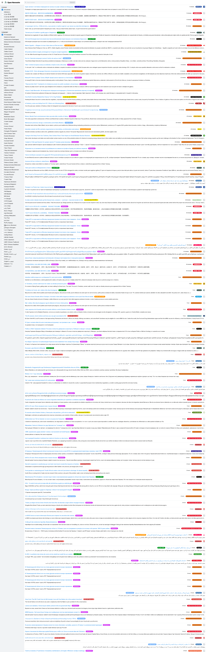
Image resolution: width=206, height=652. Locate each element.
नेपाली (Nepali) (7, 191)
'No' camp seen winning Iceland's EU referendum (40, 380)
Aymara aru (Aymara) (9, 37)
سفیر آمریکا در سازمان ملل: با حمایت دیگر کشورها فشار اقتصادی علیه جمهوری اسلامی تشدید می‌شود (162, 593)
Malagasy (6, 114)
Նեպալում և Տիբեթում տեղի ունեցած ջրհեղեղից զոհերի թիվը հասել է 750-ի (50, 618)
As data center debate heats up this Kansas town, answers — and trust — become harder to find (54, 200)
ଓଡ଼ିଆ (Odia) (7, 206)
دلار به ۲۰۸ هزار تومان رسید (183, 361)
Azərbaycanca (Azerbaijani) (11, 39)
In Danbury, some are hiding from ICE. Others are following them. (44, 103)
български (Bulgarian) (10, 184)
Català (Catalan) (8, 49)
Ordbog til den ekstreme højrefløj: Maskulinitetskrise (41, 522)
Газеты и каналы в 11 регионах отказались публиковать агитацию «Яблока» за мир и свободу (55, 651)
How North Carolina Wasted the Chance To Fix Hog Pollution (43, 97)
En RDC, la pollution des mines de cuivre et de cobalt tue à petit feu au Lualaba (49, 554)
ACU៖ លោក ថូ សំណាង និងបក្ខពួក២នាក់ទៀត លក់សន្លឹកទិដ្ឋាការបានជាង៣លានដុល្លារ (45, 393)
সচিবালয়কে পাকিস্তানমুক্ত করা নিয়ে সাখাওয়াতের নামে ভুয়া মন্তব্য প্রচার (40, 509)
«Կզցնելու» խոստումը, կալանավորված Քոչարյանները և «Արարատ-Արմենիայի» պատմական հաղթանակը (61, 110)
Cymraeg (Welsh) (8, 56)
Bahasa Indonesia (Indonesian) (12, 42)
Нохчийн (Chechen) (9, 172)
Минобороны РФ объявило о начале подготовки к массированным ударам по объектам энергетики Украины (60, 477)
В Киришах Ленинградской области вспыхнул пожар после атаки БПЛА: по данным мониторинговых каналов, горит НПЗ (63, 451)
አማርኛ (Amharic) (8, 232)
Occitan (6, 124)
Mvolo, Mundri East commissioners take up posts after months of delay (46, 116)
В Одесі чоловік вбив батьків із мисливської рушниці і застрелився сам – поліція (50, 322)
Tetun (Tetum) (8, 148)
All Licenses (7, 9)
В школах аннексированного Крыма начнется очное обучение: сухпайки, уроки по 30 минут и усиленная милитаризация (63, 625)
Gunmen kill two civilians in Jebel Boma (37, 161)
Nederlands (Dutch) (9, 116)
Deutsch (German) (9, 61)
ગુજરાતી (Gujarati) (8, 203)
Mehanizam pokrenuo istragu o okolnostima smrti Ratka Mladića (44, 123)
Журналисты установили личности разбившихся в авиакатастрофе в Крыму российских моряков (56, 148)
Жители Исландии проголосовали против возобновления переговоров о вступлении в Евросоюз (56, 39)
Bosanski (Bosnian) (9, 46)
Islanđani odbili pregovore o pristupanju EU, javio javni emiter (43, 277)
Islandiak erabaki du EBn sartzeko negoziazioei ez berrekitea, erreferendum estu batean (52, 129)
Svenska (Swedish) (9, 145)
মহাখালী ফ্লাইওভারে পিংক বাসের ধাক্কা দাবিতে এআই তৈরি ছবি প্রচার (39, 638)
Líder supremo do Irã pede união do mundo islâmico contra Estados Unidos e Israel (50, 309)
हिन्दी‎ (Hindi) (7, 196)
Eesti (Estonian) (8, 63)
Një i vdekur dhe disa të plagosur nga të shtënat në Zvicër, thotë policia (46, 303)
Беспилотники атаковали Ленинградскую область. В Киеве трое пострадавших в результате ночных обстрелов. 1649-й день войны (67, 528)
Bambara (6, 44)
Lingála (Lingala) (8, 107)
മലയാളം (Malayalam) (10, 215)
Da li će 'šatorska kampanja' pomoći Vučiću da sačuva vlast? (43, 58)
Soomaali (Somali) (9, 140)
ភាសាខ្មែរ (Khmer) (8, 235)
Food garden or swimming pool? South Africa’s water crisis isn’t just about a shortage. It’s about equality (56, 470)
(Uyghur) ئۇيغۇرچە (9, 261)
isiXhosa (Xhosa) (8, 92)
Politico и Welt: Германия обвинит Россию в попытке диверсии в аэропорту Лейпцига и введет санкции (58, 329)
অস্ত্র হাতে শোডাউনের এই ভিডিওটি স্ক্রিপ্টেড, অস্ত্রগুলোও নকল (38, 354)
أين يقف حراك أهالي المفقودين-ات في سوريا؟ (178, 548)
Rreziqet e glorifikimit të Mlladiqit (35, 348)
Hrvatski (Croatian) (9, 85)
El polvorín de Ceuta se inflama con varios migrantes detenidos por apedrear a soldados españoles (55, 399)
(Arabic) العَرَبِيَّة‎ (8, 249)
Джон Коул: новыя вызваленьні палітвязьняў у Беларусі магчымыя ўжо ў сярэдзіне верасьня (54, 258)
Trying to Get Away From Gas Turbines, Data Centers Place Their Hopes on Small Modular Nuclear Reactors (57, 135)
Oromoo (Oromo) (8, 126)
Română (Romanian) (9, 136)
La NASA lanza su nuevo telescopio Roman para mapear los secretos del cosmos (49, 515)
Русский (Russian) (9, 174)
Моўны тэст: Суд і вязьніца (33, 374)
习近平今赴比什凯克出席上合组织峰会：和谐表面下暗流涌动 (42, 213)
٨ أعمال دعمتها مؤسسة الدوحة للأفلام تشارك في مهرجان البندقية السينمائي (167, 535)
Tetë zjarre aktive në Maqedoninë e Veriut (38, 168)
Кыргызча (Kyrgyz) (9, 167)
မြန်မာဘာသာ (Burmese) (10, 225)
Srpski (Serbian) (8, 143)
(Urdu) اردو (7, 259)
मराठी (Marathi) (7, 193)
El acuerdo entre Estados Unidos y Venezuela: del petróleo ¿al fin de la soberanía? (50, 412)
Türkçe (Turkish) (8, 155)
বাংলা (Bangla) (7, 198)
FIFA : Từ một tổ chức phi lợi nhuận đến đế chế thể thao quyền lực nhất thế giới (48, 483)
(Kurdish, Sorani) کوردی (10, 254)
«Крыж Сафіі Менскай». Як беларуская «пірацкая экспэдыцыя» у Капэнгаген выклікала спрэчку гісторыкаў (59, 90)
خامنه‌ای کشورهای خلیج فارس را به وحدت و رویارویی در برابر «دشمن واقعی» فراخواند (162, 560)
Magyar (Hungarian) (9, 111)
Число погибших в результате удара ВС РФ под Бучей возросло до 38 (47, 155)
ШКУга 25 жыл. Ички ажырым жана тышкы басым (41, 406)
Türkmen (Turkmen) (9, 152)
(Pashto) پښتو (7, 256)
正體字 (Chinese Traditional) (11, 242)
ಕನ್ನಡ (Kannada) (8, 213)
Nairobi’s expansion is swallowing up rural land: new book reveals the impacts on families (52, 464)
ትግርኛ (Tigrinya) (8, 230)
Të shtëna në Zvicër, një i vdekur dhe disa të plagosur (41, 290)
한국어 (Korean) (8, 247)
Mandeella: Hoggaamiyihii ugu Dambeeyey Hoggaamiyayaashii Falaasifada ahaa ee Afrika (52, 367)
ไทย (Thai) (7, 218)
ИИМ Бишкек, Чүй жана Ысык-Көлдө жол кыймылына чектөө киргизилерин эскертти (52, 612)
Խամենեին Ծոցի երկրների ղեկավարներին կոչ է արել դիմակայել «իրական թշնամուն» (54, 193)
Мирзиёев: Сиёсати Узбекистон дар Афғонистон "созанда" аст (45, 425)
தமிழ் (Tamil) (7, 208)
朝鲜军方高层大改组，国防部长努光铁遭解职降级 (39, 19)
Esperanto (7, 70)
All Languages (8, 34)
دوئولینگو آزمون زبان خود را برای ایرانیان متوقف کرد (174, 180)
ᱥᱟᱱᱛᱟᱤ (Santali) (8, 237)
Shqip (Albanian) (8, 138)
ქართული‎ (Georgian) (10, 227)
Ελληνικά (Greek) (9, 160)
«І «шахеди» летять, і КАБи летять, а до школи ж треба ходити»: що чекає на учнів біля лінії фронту (57, 26)
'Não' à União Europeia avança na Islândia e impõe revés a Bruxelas (45, 65)
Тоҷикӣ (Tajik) (8, 179)
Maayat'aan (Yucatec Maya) (11, 109)
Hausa (5, 83)
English (6, 66)
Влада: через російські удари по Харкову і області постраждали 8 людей (48, 490)
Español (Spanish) (9, 68)
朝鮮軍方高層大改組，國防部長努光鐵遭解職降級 (39, 13)
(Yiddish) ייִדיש (8, 266)
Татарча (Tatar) (8, 177)
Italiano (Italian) (8, 95)
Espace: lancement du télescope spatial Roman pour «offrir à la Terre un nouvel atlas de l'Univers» (55, 631)
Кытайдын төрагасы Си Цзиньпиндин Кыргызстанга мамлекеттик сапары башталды (52, 341)
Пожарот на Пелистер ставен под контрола (39, 187)
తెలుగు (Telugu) (8, 210)
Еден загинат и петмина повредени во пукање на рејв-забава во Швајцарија (49, 7)
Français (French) (9, 78)
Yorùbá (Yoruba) (8, 157)
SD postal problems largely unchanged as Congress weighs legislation (46, 52)
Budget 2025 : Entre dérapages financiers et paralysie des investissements (48, 71)
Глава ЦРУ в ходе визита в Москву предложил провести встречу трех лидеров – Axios (52, 219)
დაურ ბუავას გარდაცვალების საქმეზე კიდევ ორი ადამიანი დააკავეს (46, 174)
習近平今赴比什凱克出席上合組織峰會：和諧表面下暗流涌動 (42, 206)
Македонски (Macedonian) (11, 169)
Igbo (5, 87)
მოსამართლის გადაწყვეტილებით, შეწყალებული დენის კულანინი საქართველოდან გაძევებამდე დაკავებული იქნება (60, 251)
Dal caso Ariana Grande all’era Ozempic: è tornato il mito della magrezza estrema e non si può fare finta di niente (59, 296)
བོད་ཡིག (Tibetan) (8, 222)
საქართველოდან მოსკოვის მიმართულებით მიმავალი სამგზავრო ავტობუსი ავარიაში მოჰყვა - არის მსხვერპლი (59, 335)
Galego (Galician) (8, 80)
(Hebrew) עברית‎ (8, 263)
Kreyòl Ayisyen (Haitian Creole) (12, 102)
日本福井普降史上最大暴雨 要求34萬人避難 (37, 264)
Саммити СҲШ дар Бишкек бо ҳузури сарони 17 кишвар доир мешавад (47, 142)
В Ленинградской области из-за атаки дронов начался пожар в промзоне (48, 567)
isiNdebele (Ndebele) (10, 90)
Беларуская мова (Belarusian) (12, 165)
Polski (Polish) (8, 128)
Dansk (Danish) (8, 58)
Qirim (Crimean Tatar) (9, 133)
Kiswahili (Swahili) (8, 99)
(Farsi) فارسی (7, 251)
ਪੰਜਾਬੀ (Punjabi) (8, 201)
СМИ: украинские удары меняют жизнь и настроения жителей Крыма (47, 432)
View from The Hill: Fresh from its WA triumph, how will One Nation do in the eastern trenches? (53, 599)
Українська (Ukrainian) (10, 181)
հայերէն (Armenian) (9, 189)
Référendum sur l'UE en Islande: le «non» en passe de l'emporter (45, 419)
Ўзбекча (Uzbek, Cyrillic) (11, 162)
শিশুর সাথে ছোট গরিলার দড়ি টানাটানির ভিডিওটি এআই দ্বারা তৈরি (38, 444)
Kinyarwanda (7, 97)
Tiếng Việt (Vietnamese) (10, 150)
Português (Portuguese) (10, 131)
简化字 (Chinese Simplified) (11, 244)
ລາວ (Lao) (6, 220)
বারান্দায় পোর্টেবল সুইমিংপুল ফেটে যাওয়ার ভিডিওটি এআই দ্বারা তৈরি (38, 541)
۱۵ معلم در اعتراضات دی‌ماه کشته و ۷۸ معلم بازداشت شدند (173, 644)
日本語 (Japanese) (9, 239)
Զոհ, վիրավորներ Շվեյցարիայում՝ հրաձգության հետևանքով (45, 496)
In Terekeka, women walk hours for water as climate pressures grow (46, 283)
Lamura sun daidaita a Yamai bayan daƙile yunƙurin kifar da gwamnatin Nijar (48, 605)
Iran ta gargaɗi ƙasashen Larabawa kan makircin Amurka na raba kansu (46, 438)
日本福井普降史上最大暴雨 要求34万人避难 (37, 271)
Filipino (6, 75)
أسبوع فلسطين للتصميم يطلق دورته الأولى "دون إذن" (171, 245)
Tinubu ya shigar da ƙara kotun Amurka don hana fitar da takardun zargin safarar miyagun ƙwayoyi (54, 502)
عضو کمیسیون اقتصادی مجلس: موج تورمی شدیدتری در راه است (173, 387)
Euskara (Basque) (9, 73)
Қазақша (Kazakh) (9, 186)
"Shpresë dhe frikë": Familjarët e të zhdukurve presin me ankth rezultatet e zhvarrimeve (51, 84)
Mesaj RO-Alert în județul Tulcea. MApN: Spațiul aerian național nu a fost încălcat (49, 77)
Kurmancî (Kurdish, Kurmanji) (11, 104)
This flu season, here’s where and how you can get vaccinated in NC (45, 316)
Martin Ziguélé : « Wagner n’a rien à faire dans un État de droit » (44, 45)
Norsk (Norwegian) (9, 119)
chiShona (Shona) (9, 54)
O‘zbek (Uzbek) (8, 121)
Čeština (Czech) (8, 51)
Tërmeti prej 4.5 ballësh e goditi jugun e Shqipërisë (40, 32)
